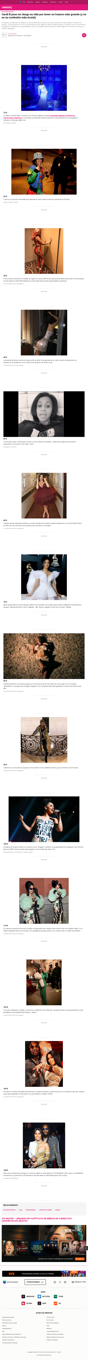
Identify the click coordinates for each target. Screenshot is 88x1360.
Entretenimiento (8, 12)
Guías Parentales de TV (53, 1331)
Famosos (45, 2)
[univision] (7, 7)
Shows (38, 2)
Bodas (57, 1210)
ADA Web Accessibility (53, 1323)
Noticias (30, 2)
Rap (20, 1210)
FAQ (3, 1331)
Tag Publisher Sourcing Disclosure (11, 1334)
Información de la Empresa (9, 1323)
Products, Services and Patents (55, 1334)
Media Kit (49, 1328)
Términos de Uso (6, 1320)
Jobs (48, 1325)
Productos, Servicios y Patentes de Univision (14, 1337)
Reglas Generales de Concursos (55, 1337)
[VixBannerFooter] (44, 1274)
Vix (24, 2)
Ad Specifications (6, 1328)
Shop (66, 2)
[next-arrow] (86, 1248)
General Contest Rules (8, 1340)
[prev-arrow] (0, 1248)
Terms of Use (50, 1320)
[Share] (84, 35)
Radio (60, 2)
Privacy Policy (50, 1317)
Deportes (53, 2)
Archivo (4, 1325)
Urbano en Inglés (45, 1210)
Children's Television (52, 1340)
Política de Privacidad (8, 1317)
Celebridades (31, 1210)
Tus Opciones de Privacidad (9, 1343)
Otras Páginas (33, 1282)
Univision (14, 34)
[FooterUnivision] (10, 1282)
